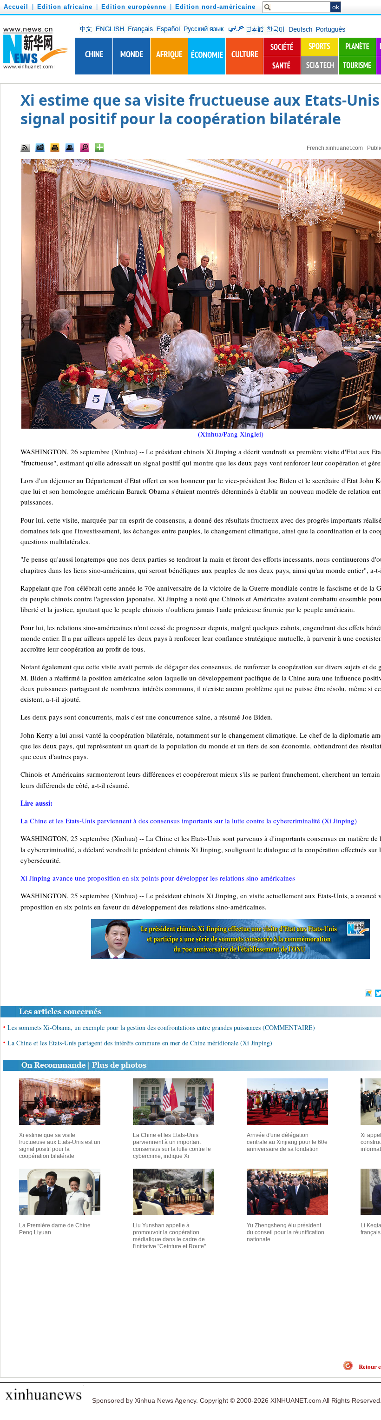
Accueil (16, 6)
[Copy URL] (69, 147)
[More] (99, 147)
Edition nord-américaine (215, 6)
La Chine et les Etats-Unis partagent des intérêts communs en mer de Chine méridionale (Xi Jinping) (139, 1042)
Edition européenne (133, 6)
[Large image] (84, 147)
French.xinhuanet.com (335, 148)
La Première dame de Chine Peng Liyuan (55, 1229)
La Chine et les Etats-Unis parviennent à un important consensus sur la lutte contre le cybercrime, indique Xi (172, 1145)
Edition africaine (64, 6)
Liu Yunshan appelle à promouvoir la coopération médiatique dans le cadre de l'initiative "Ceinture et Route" (169, 1236)
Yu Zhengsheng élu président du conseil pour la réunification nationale (285, 1232)
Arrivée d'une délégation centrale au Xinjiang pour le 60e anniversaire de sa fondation (287, 1142)
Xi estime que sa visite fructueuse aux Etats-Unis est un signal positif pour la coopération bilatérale (59, 1145)
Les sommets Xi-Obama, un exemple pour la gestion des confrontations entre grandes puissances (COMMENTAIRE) (161, 1027)
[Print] (54, 147)
